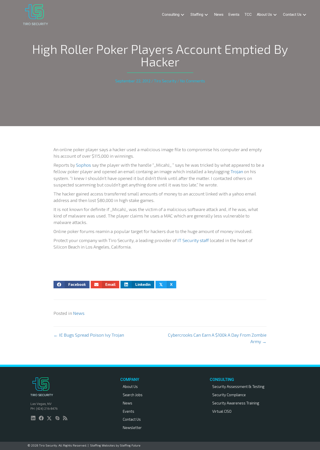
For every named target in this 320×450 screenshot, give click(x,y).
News (78, 313)
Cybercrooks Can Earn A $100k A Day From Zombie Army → (217, 338)
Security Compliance (229, 394)
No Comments (192, 80)
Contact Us (132, 419)
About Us (130, 386)
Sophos (83, 165)
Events (128, 411)
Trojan (236, 171)
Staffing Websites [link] (102, 445)
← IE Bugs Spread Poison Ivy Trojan (89, 335)
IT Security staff (194, 240)
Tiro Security (165, 80)
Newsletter (132, 427)
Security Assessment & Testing (238, 386)
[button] (183, 15)
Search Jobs (132, 394)
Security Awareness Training (235, 403)
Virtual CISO (222, 411)
